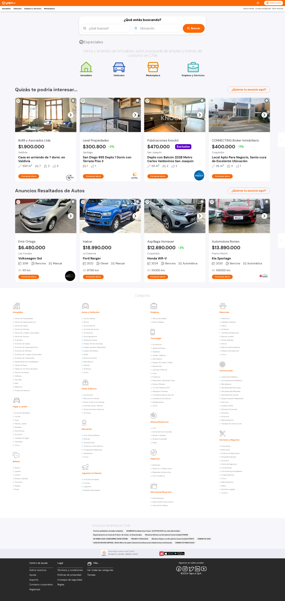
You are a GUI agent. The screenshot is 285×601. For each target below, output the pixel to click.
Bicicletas (156, 465)
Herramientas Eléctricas (231, 388)
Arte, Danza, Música (92, 435)
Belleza (16, 461)
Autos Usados (89, 318)
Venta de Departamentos (25, 322)
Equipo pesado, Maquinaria (95, 347)
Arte (154, 428)
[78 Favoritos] (83, 101)
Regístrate (34, 589)
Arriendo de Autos (91, 329)
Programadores (227, 475)
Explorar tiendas (248, 9)
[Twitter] (191, 569)
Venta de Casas (21, 326)
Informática (157, 359)
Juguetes (87, 486)
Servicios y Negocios (229, 440)
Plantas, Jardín (20, 424)
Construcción (226, 370)
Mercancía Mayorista (161, 492)
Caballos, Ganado (228, 322)
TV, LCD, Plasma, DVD (161, 388)
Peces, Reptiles (227, 340)
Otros (17, 445)
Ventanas (18, 442)
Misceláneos (226, 384)
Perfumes (18, 482)
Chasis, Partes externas (93, 344)
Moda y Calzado (21, 478)
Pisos (17, 420)
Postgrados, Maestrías (93, 450)
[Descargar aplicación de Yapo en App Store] (169, 553)
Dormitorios (19, 431)
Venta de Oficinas (22, 329)
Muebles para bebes (92, 490)
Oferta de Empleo (160, 318)
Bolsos (17, 468)
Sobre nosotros (37, 570)
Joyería (17, 471)
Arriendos (19, 340)
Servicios (225, 413)
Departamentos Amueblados (26, 362)
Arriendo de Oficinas (23, 351)
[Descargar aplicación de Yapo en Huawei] (161, 553)
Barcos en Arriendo (91, 398)
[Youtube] (204, 569)
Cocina (17, 416)
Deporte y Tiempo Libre (162, 468)
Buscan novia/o (227, 336)
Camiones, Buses (90, 340)
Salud (223, 486)
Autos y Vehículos (90, 312)
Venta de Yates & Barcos (94, 409)
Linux (155, 373)
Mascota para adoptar (230, 347)
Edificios (18, 376)
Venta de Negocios (229, 464)
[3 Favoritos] (212, 101)
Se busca (18, 434)
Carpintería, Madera (229, 377)
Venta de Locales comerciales (27, 333)
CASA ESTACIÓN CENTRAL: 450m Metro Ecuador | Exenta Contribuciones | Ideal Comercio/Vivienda (132, 543)
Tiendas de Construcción (231, 424)
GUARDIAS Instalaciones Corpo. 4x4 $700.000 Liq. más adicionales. (153, 531)
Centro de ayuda (277, 9)
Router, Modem (159, 384)
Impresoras (157, 366)
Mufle (86, 354)
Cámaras (156, 352)
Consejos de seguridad (263, 9)
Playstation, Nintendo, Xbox (164, 380)
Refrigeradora (158, 402)
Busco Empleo (158, 322)
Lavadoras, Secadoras (162, 398)
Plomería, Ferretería (229, 409)
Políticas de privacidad (69, 574)
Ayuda (32, 574)
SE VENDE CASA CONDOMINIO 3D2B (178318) (110, 539)
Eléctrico (225, 402)
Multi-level (225, 450)
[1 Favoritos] (147, 101)
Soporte (33, 579)
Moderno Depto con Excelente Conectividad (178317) (173, 539)
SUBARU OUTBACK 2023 (184, 543)
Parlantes (156, 377)
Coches (87, 483)
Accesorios (88, 333)
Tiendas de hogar (22, 438)
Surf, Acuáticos (159, 476)
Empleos (155, 312)
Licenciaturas (89, 442)
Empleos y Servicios (32, 9)
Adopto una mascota (230, 351)
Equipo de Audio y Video (163, 362)
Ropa (17, 489)
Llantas (87, 365)
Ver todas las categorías (100, 570)
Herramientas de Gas (229, 395)
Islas (16, 383)
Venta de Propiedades (24, 318)
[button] (70, 115)
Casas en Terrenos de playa (26, 369)
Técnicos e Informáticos (93, 446)
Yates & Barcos (89, 388)
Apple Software (159, 348)
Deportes (155, 458)
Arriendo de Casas (22, 344)
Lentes (17, 475)
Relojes (17, 486)
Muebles (18, 427)
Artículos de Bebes (22, 413)
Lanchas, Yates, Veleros (93, 406)
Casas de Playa (21, 365)
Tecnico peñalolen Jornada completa (108, 531)
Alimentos (225, 318)
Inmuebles (6, 9)
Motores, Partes (90, 358)
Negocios (18, 387)
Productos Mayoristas (230, 453)
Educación (87, 429)
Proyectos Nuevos (22, 390)
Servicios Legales (228, 489)
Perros (224, 344)
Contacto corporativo (41, 584)
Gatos (223, 326)
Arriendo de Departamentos (26, 347)
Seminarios (88, 453)
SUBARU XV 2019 (204, 539)
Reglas (60, 584)
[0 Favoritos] (18, 101)
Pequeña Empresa (228, 457)
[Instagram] (185, 569)
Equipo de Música (91, 351)
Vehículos (17, 9)
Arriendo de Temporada (24, 358)
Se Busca (87, 369)
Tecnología (156, 338)
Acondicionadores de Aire (163, 395)
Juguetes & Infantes (92, 473)
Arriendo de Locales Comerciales (28, 354)
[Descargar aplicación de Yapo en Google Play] (179, 553)
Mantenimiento (227, 420)
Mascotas (224, 312)
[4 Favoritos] (83, 202)
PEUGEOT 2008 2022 (139, 539)
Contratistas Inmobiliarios (231, 380)
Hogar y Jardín (20, 406)
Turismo (224, 493)
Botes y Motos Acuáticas (94, 402)
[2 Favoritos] (147, 202)
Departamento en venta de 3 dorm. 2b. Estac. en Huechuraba (117, 535)
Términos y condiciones (70, 570)
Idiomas (87, 439)
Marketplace (49, 9)
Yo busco (87, 413)
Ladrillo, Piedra (227, 406)
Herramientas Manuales (230, 391)
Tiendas (91, 574)
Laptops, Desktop (160, 370)
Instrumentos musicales (162, 432)
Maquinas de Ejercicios (162, 472)
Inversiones (225, 446)
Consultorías (226, 468)
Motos (86, 322)
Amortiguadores (90, 336)
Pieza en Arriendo (22, 372)
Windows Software (160, 391)
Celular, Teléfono (159, 355)
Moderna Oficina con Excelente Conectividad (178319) (166, 535)
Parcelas (18, 380)
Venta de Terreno (22, 336)
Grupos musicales (160, 439)
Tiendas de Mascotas (230, 333)
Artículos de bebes (91, 479)
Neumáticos (88, 362)
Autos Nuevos (89, 326)
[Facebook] (179, 569)
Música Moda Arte (160, 422)
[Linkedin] (197, 569)
